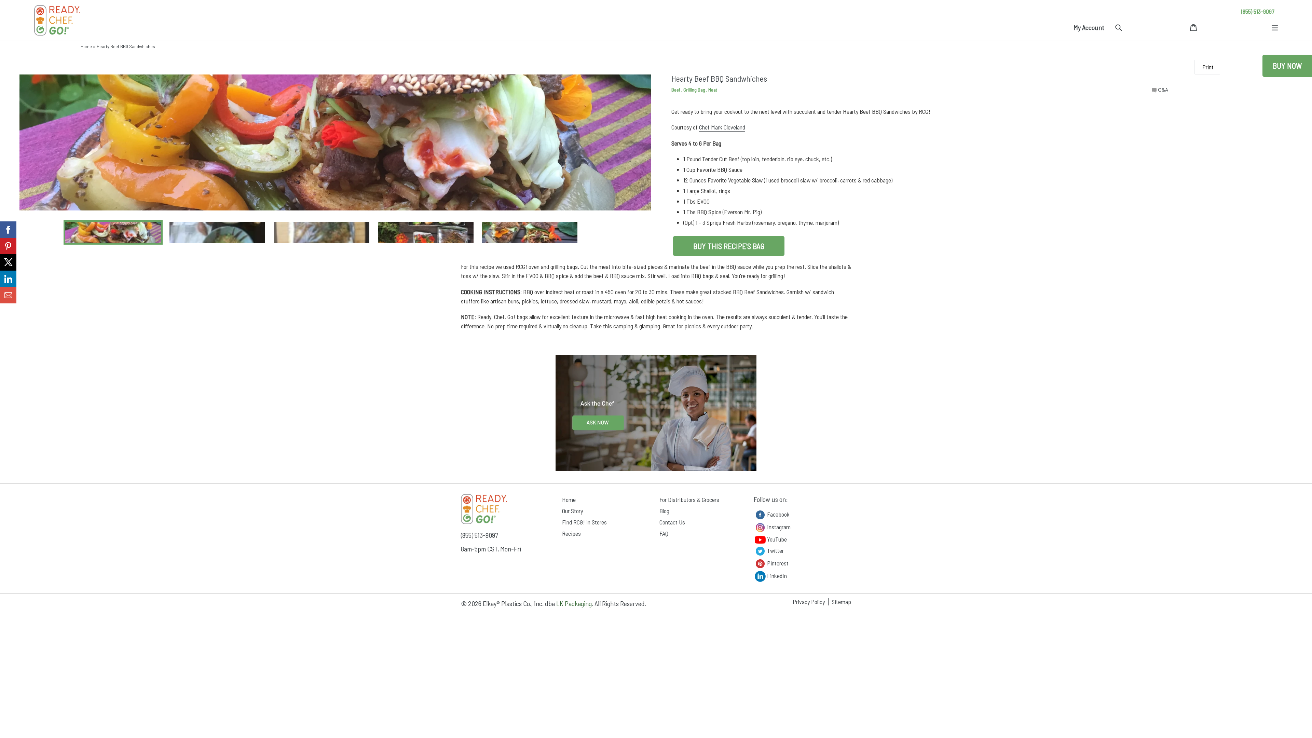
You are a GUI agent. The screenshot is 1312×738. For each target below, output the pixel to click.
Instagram (778, 526)
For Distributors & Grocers (689, 499)
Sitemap (841, 601)
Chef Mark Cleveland (722, 127)
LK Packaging (574, 603)
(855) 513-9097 (1257, 11)
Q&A (1162, 89)
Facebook (778, 514)
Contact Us (672, 522)
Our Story (572, 511)
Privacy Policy (809, 601)
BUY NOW (1287, 65)
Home (86, 46)
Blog (664, 511)
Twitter (775, 550)
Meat (712, 90)
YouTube (776, 539)
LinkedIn (776, 575)
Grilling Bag (694, 90)
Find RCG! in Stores (584, 522)
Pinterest (777, 562)
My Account (1089, 27)
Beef (676, 90)
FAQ (663, 533)
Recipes (571, 533)
